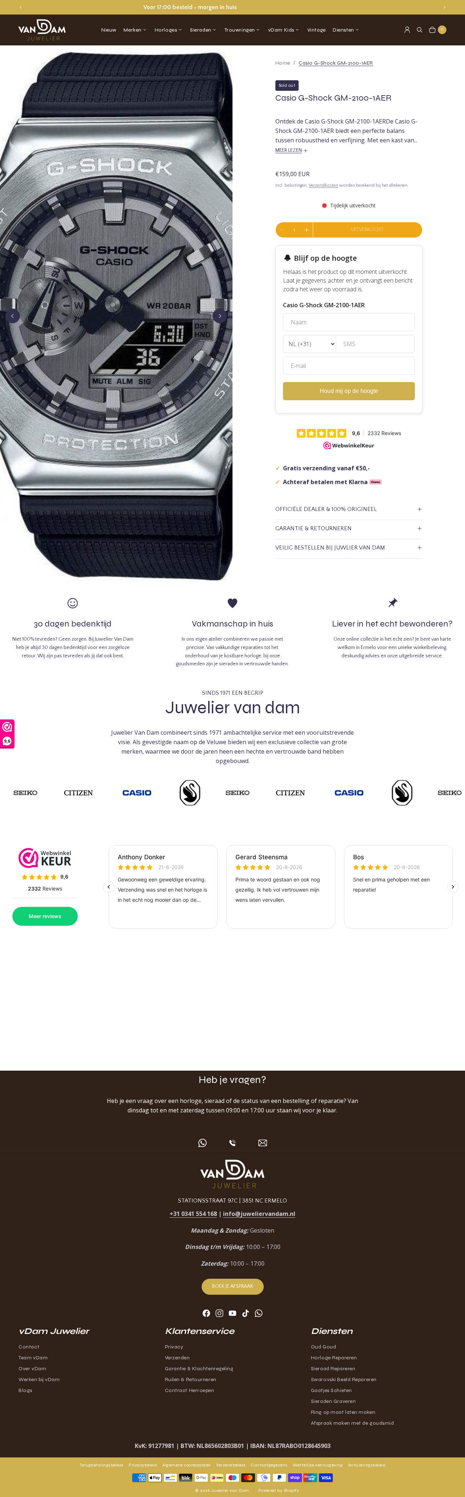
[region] (232, 7)
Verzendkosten (323, 185)
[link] (336, 63)
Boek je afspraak (232, 1286)
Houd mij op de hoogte (349, 391)
